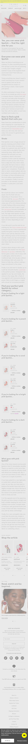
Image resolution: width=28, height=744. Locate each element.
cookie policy (5, 735)
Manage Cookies (22, 740)
